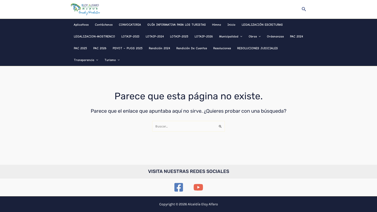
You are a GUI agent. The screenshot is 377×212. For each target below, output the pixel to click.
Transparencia (84, 60)
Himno (216, 24)
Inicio (231, 24)
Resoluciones (222, 48)
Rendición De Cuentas (191, 48)
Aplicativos (81, 24)
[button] (304, 9)
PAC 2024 (296, 36)
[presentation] (240, 36)
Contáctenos (104, 24)
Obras (253, 36)
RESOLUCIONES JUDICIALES (257, 48)
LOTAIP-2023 (130, 36)
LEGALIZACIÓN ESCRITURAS (262, 24)
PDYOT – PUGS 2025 (128, 48)
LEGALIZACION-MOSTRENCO (94, 36)
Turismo (110, 60)
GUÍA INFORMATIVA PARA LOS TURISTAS (176, 24)
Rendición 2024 (159, 48)
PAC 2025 (80, 48)
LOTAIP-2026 (204, 36)
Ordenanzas (275, 36)
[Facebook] (179, 187)
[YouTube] (198, 187)
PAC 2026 (99, 48)
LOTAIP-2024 (155, 36)
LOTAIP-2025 (179, 36)
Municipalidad (228, 36)
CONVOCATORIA (130, 24)
